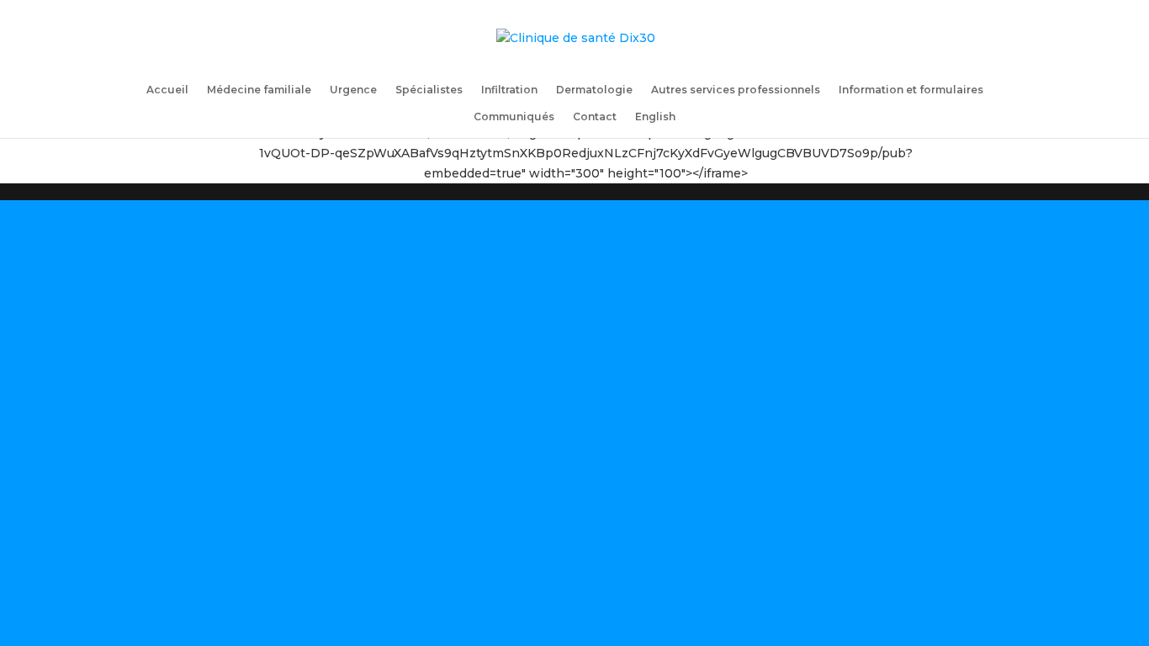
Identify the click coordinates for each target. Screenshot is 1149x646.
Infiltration (509, 90)
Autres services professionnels (735, 90)
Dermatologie (594, 90)
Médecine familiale (259, 90)
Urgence (353, 90)
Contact (595, 117)
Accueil (167, 90)
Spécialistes (429, 90)
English (655, 117)
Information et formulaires (911, 90)
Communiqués (514, 117)
